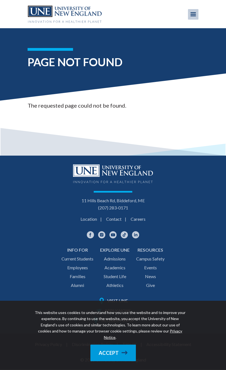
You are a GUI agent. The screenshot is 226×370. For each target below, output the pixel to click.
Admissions (115, 258)
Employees (77, 267)
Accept (109, 353)
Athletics (114, 285)
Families (77, 276)
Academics (114, 267)
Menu (193, 14)
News (150, 276)
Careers (138, 219)
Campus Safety (150, 258)
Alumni (77, 285)
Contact (114, 219)
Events (150, 267)
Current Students (77, 258)
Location (88, 219)
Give (150, 285)
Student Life (115, 276)
